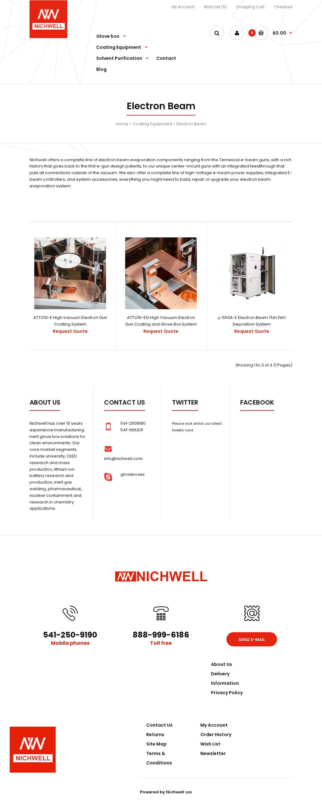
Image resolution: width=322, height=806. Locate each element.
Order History (215, 734)
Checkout (283, 6)
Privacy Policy (227, 693)
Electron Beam (191, 124)
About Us (221, 664)
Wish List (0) (215, 6)
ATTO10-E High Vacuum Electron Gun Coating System (70, 321)
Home (122, 124)
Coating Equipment (152, 124)
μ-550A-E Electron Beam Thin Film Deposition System (252, 321)
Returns (155, 734)
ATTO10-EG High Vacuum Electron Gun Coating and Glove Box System (161, 321)
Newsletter (213, 753)
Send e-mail (251, 640)
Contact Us (159, 725)
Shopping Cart (250, 6)
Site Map (156, 744)
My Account (183, 6)
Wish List (210, 744)
